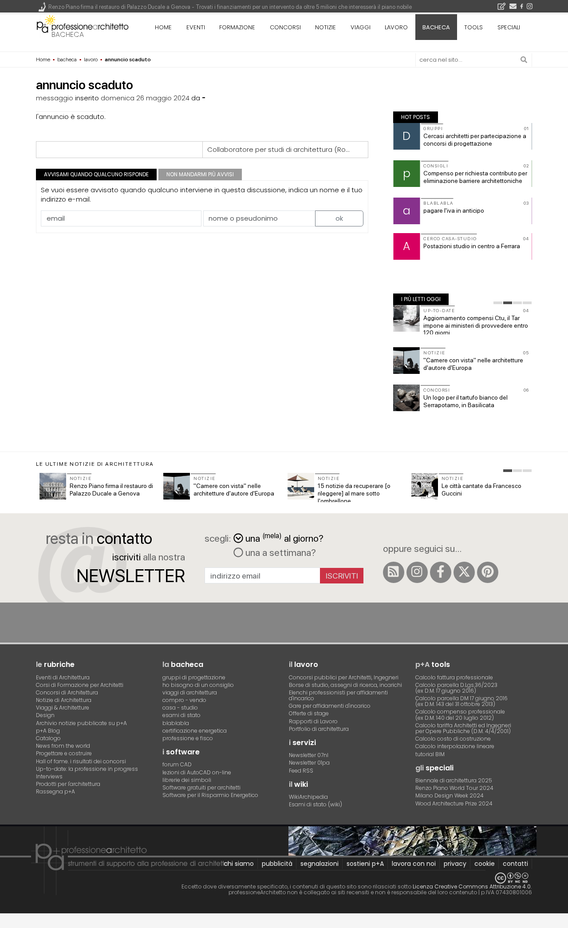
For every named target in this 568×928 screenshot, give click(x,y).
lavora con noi (414, 863)
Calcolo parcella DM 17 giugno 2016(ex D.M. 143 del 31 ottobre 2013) (461, 701)
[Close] (5, 924)
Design (45, 715)
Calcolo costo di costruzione (453, 738)
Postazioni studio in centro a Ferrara (471, 246)
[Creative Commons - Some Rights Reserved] (284, 878)
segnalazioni (319, 863)
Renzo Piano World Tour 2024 (454, 788)
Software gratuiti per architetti (201, 787)
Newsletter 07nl (308, 755)
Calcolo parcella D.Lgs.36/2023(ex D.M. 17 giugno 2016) (456, 687)
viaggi (361, 27)
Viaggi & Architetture (62, 707)
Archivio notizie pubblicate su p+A (81, 723)
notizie (325, 27)
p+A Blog (48, 730)
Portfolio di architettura (319, 729)
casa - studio (180, 707)
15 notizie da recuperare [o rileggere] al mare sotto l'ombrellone (354, 493)
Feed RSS (301, 770)
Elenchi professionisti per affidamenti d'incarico (338, 695)
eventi (195, 27)
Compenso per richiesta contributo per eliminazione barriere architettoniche (475, 177)
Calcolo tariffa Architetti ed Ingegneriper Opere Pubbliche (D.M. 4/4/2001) (463, 728)
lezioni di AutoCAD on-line (196, 772)
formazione (237, 27)
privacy (455, 863)
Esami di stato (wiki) (315, 804)
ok (339, 218)
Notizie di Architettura (63, 700)
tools (473, 27)
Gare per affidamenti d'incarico (330, 706)
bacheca (67, 34)
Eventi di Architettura (63, 677)
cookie (484, 863)
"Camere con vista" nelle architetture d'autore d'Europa (233, 489)
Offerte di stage (309, 713)
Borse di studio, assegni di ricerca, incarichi (345, 685)
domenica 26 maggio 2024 (145, 98)
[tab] (497, 302)
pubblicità (277, 863)
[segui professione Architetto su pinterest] (487, 572)
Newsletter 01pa (309, 762)
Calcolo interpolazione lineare (454, 746)
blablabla (175, 723)
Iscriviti (342, 575)
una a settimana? (279, 552)
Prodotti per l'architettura (68, 784)
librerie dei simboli (186, 780)
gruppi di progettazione (193, 677)
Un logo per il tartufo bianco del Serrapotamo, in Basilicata (465, 401)
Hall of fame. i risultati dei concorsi (81, 761)
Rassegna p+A (55, 791)
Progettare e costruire (64, 753)
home (163, 27)
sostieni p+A (365, 863)
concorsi (285, 27)
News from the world (63, 746)
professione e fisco (187, 738)
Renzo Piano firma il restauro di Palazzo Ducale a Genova (111, 489)
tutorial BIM (430, 754)
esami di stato (181, 715)
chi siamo (239, 863)
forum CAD (177, 764)
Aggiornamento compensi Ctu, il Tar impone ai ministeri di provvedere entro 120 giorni (475, 325)
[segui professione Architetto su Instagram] (417, 572)
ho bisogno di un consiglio (198, 685)
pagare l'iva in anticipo (453, 210)
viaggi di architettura (189, 692)
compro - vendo (184, 700)
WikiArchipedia (308, 797)
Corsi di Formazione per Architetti (79, 685)
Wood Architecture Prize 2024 (454, 803)
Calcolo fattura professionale (454, 677)
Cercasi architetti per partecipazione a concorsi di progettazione (474, 139)
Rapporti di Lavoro (313, 721)
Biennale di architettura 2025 (453, 780)
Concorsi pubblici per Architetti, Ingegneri (343, 677)
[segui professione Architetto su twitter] (464, 572)
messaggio (54, 98)
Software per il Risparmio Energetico (210, 795)
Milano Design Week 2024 (449, 795)
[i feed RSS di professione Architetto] (393, 572)
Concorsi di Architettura (67, 692)
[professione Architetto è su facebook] (440, 572)
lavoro (396, 27)
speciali (508, 27)
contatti (515, 863)
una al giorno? (284, 537)
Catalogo (48, 738)
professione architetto (82, 26)
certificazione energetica (194, 730)
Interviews (49, 776)
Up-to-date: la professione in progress (87, 769)
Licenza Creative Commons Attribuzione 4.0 (472, 886)
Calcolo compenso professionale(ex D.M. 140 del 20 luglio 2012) (460, 714)
